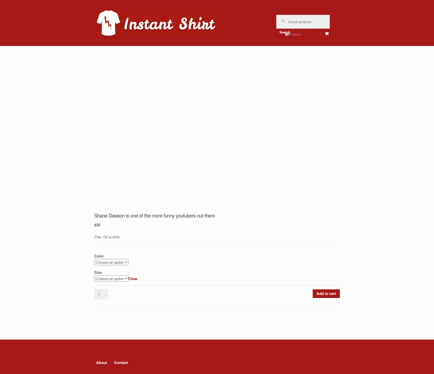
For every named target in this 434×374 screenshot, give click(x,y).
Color (99, 256)
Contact (121, 362)
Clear (133, 278)
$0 (293, 34)
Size (98, 272)
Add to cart (326, 293)
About (101, 362)
